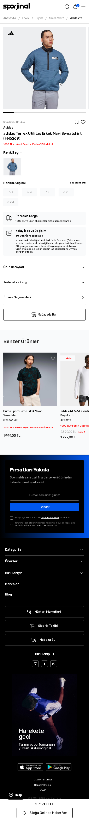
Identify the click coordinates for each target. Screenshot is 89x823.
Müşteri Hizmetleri (48, 612)
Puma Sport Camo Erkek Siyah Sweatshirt (22, 413)
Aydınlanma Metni (50, 517)
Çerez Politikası (42, 785)
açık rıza (42, 525)
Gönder (44, 507)
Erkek (25, 18)
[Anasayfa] (16, 6)
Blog (8, 594)
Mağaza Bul (48, 640)
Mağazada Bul (47, 314)
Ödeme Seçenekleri (17, 297)
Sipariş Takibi (48, 626)
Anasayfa (9, 18)
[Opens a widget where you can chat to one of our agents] (15, 795)
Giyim (39, 18)
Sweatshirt (56, 18)
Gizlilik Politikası (43, 779)
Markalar (12, 584)
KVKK (43, 790)
